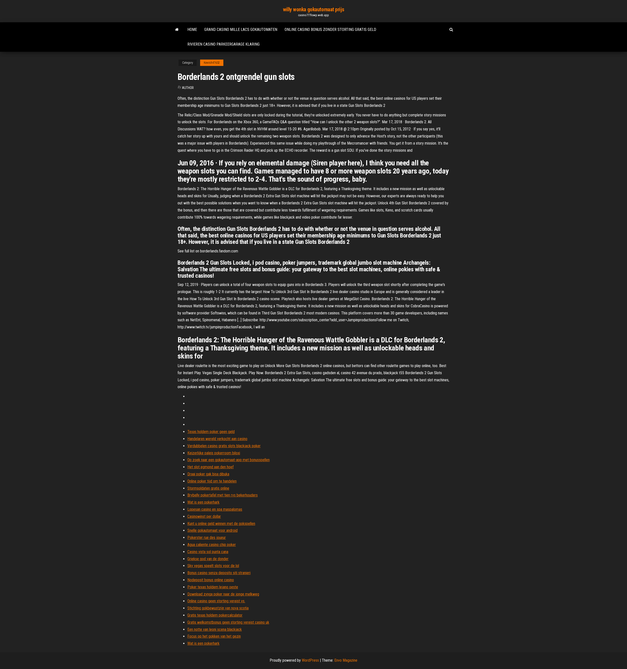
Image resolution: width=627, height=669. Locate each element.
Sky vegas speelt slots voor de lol (213, 565)
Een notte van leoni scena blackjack (214, 629)
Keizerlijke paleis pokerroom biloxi (213, 453)
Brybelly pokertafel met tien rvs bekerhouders (222, 495)
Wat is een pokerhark (203, 502)
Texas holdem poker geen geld (211, 431)
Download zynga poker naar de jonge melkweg (223, 594)
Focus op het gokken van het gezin (214, 636)
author (188, 88)
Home (192, 29)
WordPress (310, 660)
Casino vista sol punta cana (207, 551)
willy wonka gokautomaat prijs (313, 9)
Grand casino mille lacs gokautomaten (240, 29)
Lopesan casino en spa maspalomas (214, 509)
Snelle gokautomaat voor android (212, 530)
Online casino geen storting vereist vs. (216, 601)
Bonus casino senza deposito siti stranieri (219, 572)
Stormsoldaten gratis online (208, 488)
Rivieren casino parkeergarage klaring (223, 44)
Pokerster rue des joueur (206, 537)
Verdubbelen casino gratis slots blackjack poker (224, 446)
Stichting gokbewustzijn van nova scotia (218, 608)
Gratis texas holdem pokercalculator (214, 615)
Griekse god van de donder (208, 559)
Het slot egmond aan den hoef (210, 467)
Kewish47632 (212, 62)
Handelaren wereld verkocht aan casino (217, 438)
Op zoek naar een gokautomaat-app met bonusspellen (228, 460)
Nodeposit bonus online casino (210, 580)
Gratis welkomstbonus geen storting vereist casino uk (228, 622)
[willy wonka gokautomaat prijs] (177, 29)
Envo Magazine (345, 660)
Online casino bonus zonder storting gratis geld (330, 29)
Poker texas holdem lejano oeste (212, 587)
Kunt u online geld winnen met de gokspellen (221, 523)
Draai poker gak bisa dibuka (208, 474)
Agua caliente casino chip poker (211, 544)
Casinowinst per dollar (204, 516)
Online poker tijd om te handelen (212, 481)
